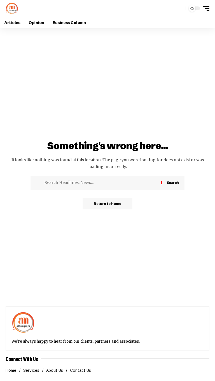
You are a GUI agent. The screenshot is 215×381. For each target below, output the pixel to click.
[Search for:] (100, 183)
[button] (180, 8)
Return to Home (107, 204)
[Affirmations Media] (12, 8)
